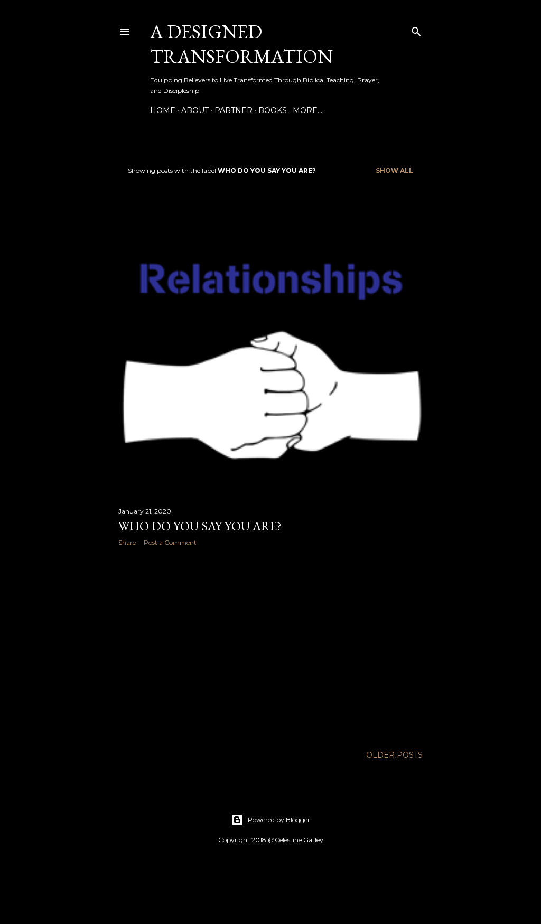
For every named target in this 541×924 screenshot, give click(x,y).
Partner (233, 110)
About (195, 110)
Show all (394, 170)
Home (162, 110)
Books (272, 110)
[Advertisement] (270, 647)
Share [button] (127, 542)
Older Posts (394, 755)
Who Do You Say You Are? (200, 526)
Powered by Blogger (279, 820)
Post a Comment (170, 542)
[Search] (416, 29)
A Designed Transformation (241, 44)
